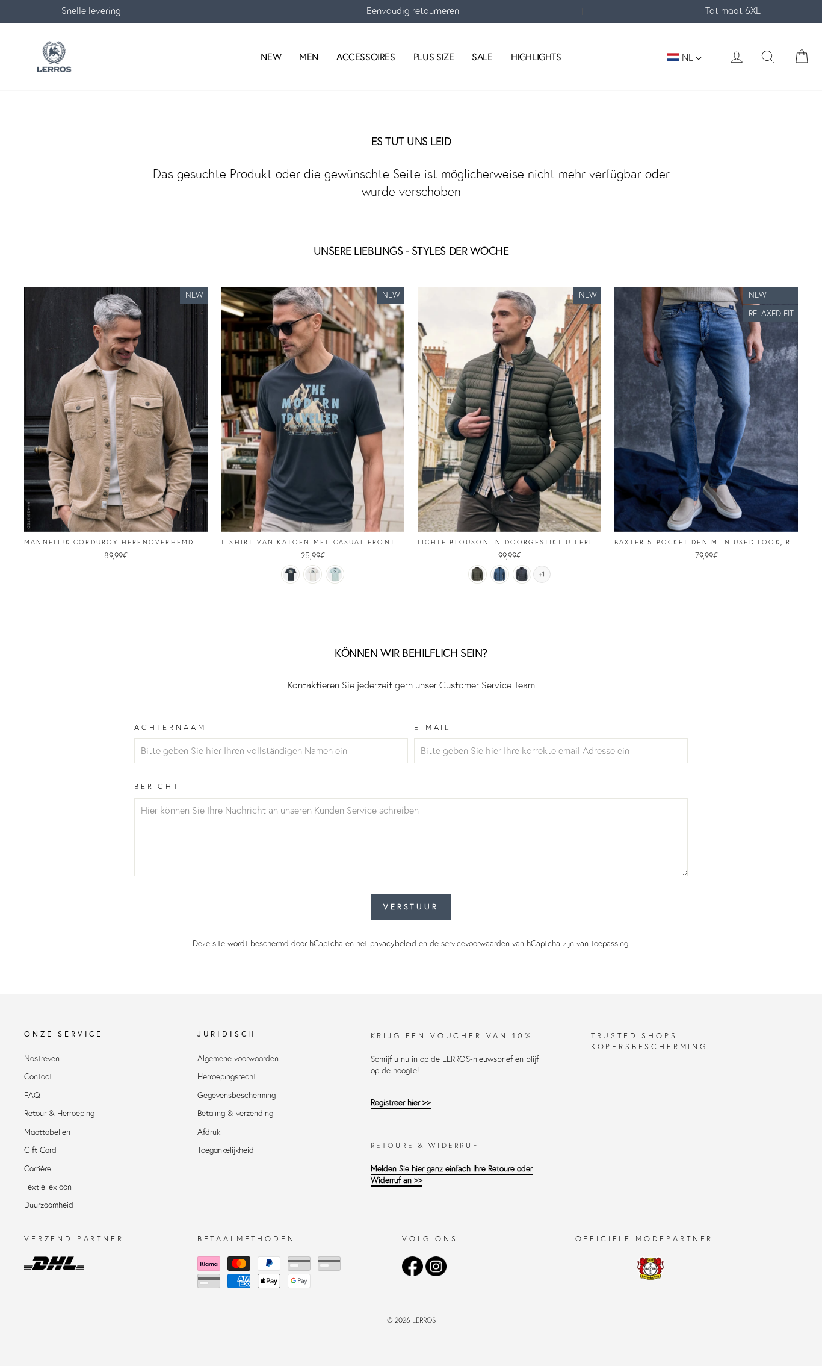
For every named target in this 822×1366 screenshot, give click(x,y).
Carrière (37, 1169)
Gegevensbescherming (236, 1095)
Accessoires (365, 57)
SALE (482, 57)
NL (687, 57)
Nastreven (42, 1058)
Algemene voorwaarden (238, 1058)
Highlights (536, 57)
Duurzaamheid (48, 1205)
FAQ (32, 1095)
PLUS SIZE (433, 57)
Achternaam (170, 727)
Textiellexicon (48, 1187)
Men (308, 57)
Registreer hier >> (401, 1102)
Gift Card (40, 1150)
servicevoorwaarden (475, 943)
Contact (38, 1076)
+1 (542, 574)
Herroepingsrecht (226, 1076)
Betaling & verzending (235, 1113)
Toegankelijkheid (225, 1150)
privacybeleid (393, 943)
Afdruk (208, 1132)
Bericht (156, 786)
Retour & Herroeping (59, 1113)
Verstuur (411, 907)
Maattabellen (47, 1132)
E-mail (432, 727)
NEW (271, 57)
